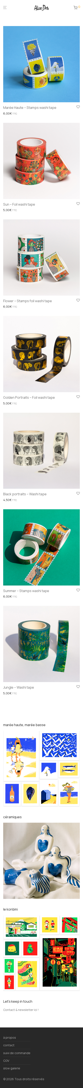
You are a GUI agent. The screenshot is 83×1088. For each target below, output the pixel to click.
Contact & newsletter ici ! (21, 1010)
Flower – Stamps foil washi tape (27, 301)
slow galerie (11, 1068)
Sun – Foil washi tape (19, 204)
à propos (9, 1037)
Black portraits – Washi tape (25, 494)
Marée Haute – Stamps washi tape (29, 107)
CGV (6, 1061)
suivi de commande (16, 1053)
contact (8, 1045)
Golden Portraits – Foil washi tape (29, 397)
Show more (10, 114)
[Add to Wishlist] (78, 107)
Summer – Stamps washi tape (26, 590)
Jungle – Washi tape (18, 687)
